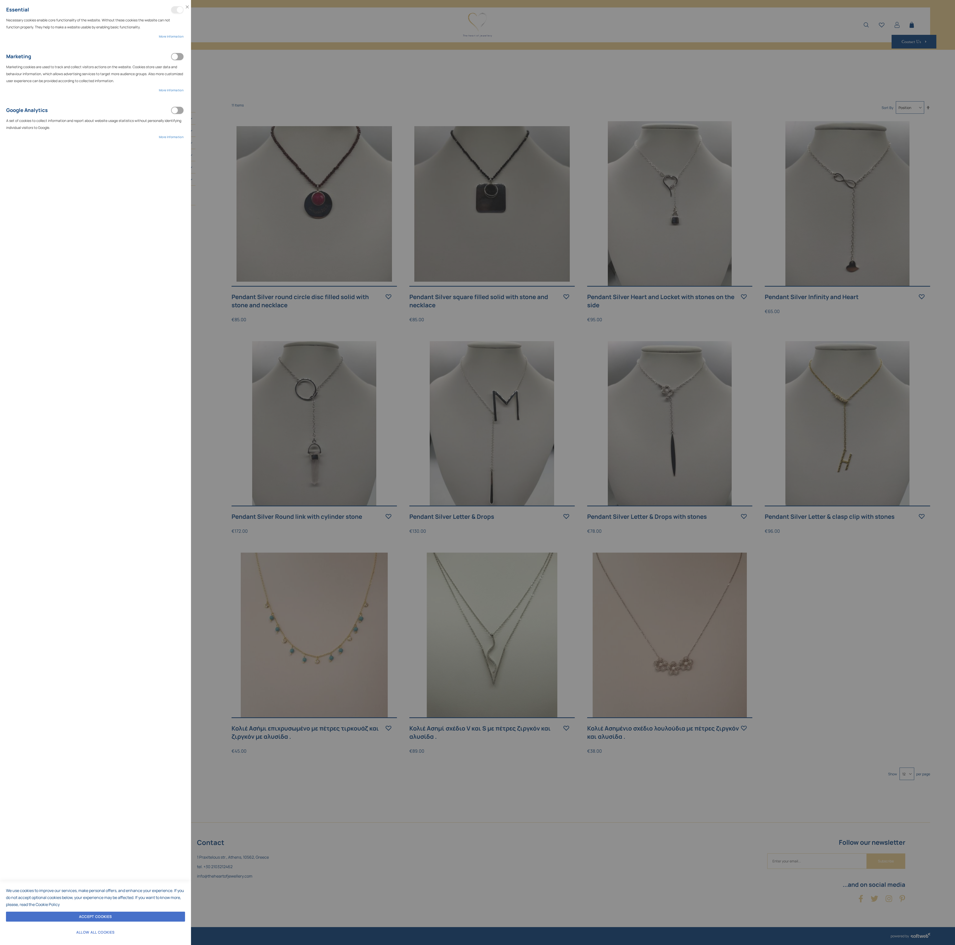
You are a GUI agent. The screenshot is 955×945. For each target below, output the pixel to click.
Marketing (177, 56)
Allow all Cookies (95, 932)
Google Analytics (177, 110)
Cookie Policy (48, 904)
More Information (171, 36)
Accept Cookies (95, 916)
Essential (177, 9)
